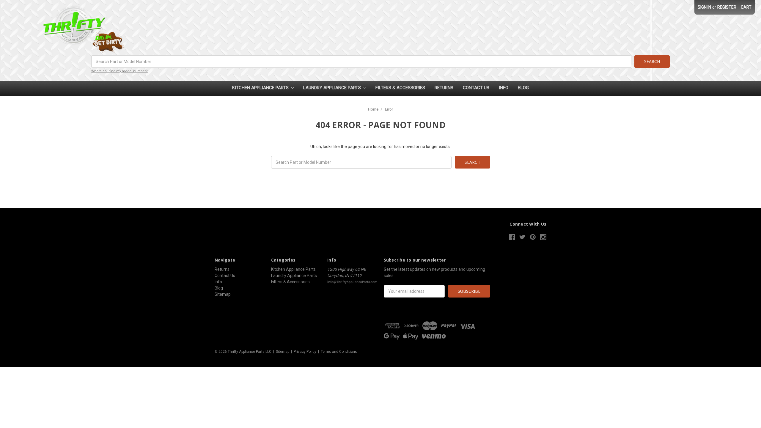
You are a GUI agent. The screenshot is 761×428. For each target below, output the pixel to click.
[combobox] (361, 61)
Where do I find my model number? (119, 71)
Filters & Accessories (400, 87)
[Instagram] (543, 237)
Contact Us (476, 87)
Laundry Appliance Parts (332, 87)
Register (726, 7)
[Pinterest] (533, 237)
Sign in (704, 7)
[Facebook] (512, 237)
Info (503, 87)
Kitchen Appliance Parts (261, 87)
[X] (522, 237)
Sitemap (223, 294)
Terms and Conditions (339, 352)
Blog (523, 87)
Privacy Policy (305, 352)
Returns (444, 87)
